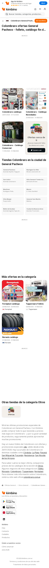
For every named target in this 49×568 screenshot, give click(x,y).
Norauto (6, 471)
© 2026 (24, 558)
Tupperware (27, 471)
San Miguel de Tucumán (12, 455)
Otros (40, 465)
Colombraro (15, 471)
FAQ (3, 528)
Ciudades (5, 534)
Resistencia (29, 455)
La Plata (35, 452)
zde (25, 447)
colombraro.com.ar (32, 477)
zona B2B (5, 550)
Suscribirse (42, 21)
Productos (6, 537)
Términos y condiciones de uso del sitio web (24, 561)
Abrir (43, 3)
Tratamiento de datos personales (24, 565)
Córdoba (27, 452)
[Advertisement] (24, 61)
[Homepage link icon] (2, 485)
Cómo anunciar (8, 546)
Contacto (5, 531)
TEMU (40, 468)
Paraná (43, 452)
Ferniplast (38, 471)
